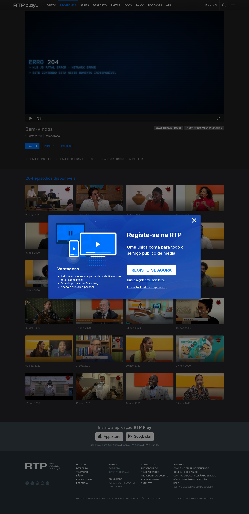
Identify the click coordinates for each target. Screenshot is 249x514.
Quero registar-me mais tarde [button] (146, 280)
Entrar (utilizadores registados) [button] (147, 287)
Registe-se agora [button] (151, 270)
